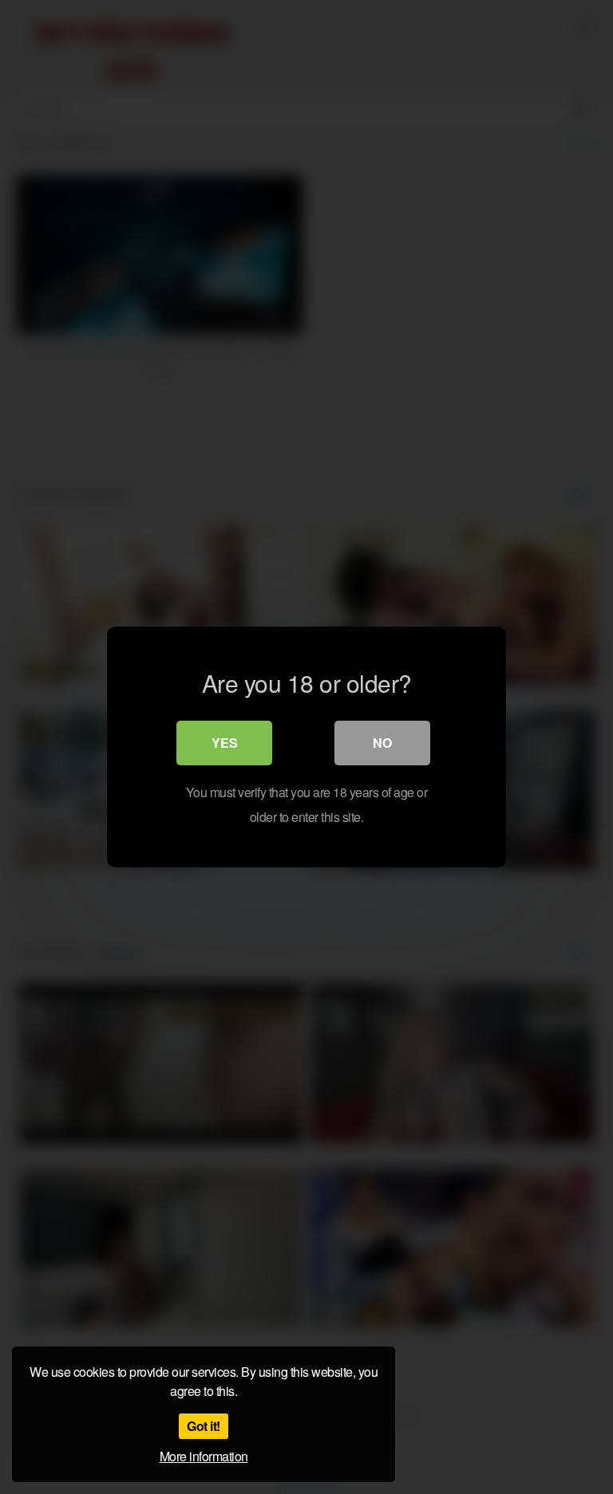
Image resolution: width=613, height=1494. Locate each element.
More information (204, 1456)
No (382, 742)
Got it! (203, 1426)
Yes (225, 742)
